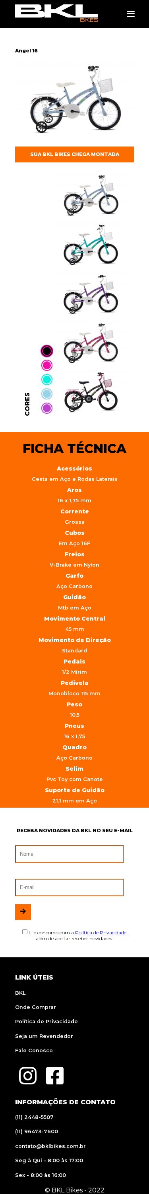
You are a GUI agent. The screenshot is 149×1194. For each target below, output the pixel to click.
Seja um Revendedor (44, 1036)
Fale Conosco (34, 1050)
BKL (20, 993)
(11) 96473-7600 (36, 1131)
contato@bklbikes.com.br (50, 1146)
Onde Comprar (35, 1007)
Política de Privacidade (46, 1021)
